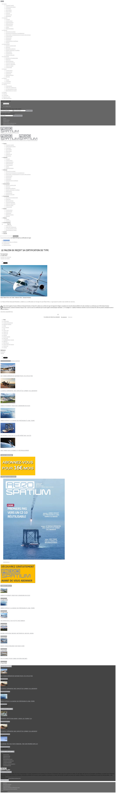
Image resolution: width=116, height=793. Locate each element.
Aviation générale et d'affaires (10, 242)
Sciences (8, 13)
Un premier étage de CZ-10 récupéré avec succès (16, 435)
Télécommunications (11, 7)
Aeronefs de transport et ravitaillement (15, 33)
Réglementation (10, 28)
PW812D (5, 341)
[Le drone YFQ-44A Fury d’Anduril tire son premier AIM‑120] (4, 741)
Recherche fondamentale (12, 58)
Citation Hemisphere (8, 322)
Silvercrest (5, 346)
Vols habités (9, 10)
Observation (9, 11)
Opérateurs (8, 73)
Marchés (8, 76)
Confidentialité (6, 121)
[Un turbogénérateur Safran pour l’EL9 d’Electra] (8, 373)
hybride (5, 335)
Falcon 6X (5, 333)
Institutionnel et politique (12, 41)
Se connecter (6, 103)
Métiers (5, 78)
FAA (4, 329)
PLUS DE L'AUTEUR (15, 361)
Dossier (5, 92)
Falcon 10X (6, 330)
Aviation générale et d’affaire (13, 50)
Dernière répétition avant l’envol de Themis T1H (16, 718)
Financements (9, 25)
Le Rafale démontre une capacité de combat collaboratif (19, 391)
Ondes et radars (9, 66)
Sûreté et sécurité (10, 55)
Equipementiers (9, 22)
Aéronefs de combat (10, 31)
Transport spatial (10, 5)
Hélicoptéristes (9, 24)
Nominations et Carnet (11, 90)
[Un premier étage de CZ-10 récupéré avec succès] (8, 432)
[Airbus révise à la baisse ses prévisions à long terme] (8, 417)
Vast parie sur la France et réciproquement (15, 450)
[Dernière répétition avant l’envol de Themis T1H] (4, 715)
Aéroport (8, 47)
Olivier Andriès (6, 336)
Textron (5, 347)
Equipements (9, 36)
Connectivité (9, 67)
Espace (5, 4)
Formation (8, 81)
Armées (7, 42)
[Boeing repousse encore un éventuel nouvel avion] (4, 630)
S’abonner (70, 317)
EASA (4, 326)
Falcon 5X (5, 332)
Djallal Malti (5, 254)
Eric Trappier (6, 327)
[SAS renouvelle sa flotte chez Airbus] (4, 617)
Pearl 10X (5, 338)
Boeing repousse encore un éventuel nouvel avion (17, 633)
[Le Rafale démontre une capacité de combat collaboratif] (8, 388)
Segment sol (9, 14)
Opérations (8, 39)
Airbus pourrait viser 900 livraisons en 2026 (15, 406)
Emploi (7, 80)
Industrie (5, 18)
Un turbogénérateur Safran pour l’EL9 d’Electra (17, 376)
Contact (4, 118)
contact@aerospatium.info (14, 778)
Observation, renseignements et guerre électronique (18, 35)
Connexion (5, 95)
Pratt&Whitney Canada (8, 340)
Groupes (8, 19)
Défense (5, 30)
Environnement (6, 83)
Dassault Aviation (7, 324)
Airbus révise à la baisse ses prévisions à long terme (18, 420)
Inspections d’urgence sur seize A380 (12, 646)
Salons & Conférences (11, 87)
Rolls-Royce (6, 343)
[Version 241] (34, 559)
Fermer (2, 1)
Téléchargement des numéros (8, 124)
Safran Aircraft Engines (8, 344)
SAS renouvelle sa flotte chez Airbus (13, 621)
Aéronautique (6, 44)
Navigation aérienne (10, 49)
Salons (7, 27)
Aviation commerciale (11, 45)
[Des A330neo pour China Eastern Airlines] (4, 655)
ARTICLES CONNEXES (6, 361)
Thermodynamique (10, 62)
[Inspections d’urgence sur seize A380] (4, 643)
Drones (5, 69)
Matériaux (8, 59)
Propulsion (8, 8)
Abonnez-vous (6, 97)
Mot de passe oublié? (5, 112)
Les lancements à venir (11, 89)
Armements (8, 38)
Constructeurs (9, 21)
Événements (9, 86)
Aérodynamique (9, 61)
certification (6, 321)
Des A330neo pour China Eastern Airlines (14, 658)
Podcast (5, 93)
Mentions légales (6, 120)
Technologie (6, 56)
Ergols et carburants (10, 64)
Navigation (8, 16)
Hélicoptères (9, 52)
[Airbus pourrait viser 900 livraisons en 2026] (8, 402)
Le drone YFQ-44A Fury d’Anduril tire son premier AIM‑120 (19, 744)
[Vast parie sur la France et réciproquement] (8, 447)
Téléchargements (7, 98)
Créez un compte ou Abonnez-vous (9, 123)
